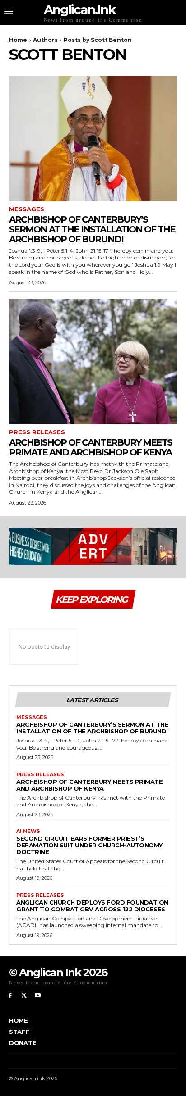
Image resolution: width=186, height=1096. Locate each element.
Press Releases (37, 432)
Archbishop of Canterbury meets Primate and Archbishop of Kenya (90, 447)
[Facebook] (10, 995)
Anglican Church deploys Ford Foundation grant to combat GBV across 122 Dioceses (92, 906)
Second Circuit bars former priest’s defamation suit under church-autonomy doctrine (89, 845)
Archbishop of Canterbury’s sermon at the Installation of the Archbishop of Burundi (92, 229)
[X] (24, 995)
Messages (26, 209)
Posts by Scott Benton (98, 39)
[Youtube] (38, 995)
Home (18, 39)
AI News (28, 831)
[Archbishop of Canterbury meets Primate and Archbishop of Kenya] (93, 361)
